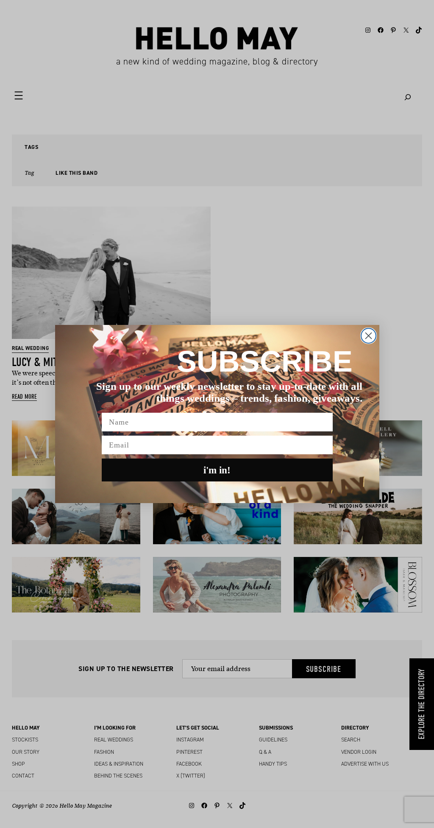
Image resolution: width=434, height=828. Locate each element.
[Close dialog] (368, 335)
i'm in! (217, 470)
